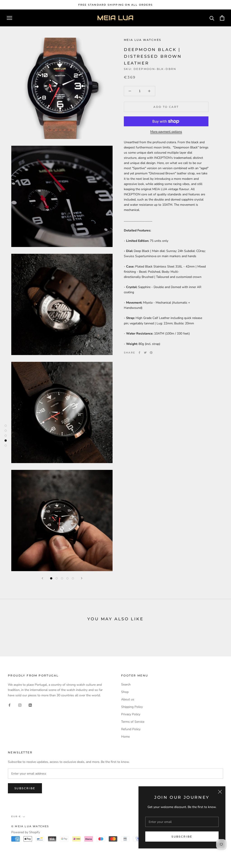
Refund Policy (131, 729)
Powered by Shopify (25, 832)
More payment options (166, 131)
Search (126, 684)
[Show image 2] (56, 578)
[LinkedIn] (30, 705)
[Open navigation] (9, 18)
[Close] (220, 792)
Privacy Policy (130, 714)
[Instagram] (19, 705)
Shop (125, 692)
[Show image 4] (67, 578)
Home (125, 736)
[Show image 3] (62, 578)
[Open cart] (222, 18)
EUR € (16, 816)
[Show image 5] (73, 578)
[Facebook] (139, 352)
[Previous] (42, 578)
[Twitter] (145, 352)
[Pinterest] (151, 352)
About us (127, 699)
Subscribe (181, 836)
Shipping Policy (132, 707)
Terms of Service (132, 722)
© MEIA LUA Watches (30, 826)
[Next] (81, 578)
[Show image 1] (51, 578)
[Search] (212, 18)
